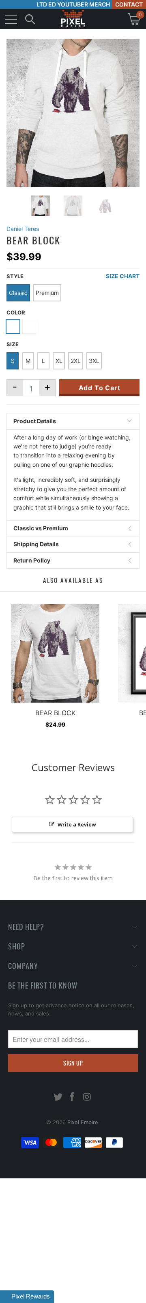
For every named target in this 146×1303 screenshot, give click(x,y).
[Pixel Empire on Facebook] (73, 1097)
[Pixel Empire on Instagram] (87, 1097)
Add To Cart (99, 388)
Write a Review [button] (77, 824)
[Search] (30, 19)
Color (15, 312)
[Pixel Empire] (73, 19)
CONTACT (129, 4)
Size (12, 344)
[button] (27, 1296)
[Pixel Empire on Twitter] (58, 1097)
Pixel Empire (82, 1122)
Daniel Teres (22, 228)
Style (15, 276)
